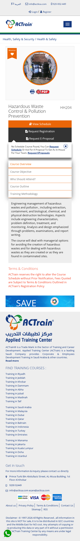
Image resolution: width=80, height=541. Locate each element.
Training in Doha (15, 452)
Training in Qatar (15, 419)
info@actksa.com (18, 490)
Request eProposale (39, 152)
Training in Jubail (15, 393)
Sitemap (36, 509)
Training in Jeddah (15, 377)
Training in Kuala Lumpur (19, 448)
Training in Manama (17, 440)
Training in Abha (14, 389)
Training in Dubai (15, 415)
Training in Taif (13, 401)
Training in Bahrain (16, 422)
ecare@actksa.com (39, 490)
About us (11, 505)
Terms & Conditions (47, 505)
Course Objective (20, 171)
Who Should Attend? (23, 179)
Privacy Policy (26, 505)
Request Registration (41, 131)
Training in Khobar (16, 381)
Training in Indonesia (17, 426)
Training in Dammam (17, 385)
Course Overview (20, 164)
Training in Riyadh (15, 374)
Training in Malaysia (16, 411)
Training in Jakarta (15, 444)
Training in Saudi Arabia (18, 407)
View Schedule (41, 124)
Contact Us (67, 505)
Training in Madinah (17, 397)
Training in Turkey (15, 430)
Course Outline (19, 186)
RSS (46, 509)
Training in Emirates (16, 434)
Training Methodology (24, 194)
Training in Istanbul (16, 456)
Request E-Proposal (41, 138)
